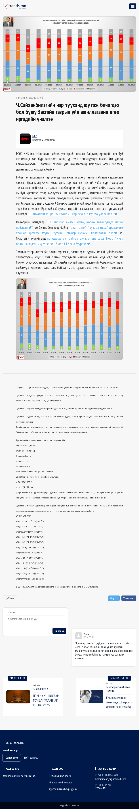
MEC (34, 136)
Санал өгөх (11, 757)
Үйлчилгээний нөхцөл (60, 782)
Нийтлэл (20, 97)
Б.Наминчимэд (40, 689)
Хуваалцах (128, 598)
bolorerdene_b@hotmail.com (110, 779)
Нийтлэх (59, 631)
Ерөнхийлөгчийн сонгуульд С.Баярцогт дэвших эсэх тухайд (119, 702)
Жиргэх (114, 598)
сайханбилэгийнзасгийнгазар (19, 776)
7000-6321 (100, 788)
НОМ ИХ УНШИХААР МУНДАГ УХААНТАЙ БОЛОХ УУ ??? (46, 700)
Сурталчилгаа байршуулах (63, 789)
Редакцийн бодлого (60, 776)
